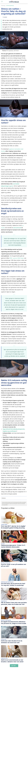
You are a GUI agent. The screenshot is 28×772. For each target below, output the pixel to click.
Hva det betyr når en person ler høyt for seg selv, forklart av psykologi (13, 584)
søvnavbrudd (17, 227)
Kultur (2, 543)
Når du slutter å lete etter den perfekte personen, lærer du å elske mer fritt (14, 603)
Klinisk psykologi (10, 5)
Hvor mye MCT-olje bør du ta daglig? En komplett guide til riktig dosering (13, 527)
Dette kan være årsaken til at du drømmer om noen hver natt (11, 641)
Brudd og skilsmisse (6, 620)
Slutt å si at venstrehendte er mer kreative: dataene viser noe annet (12, 661)
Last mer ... (14, 665)
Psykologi (3, 5)
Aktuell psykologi (5, 562)
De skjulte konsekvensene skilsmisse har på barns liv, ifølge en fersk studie (13, 622)
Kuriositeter (4, 658)
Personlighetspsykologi (7, 582)
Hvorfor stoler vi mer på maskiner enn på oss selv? (13, 565)
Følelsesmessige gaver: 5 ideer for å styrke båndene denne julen (13, 546)
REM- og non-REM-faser (16, 258)
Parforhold (4, 601)
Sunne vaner (4, 524)
